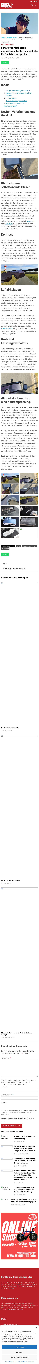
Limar (19, 546)
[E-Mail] (36, 1)
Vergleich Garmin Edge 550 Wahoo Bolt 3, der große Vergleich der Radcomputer (24, 1148)
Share (6, 62)
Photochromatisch (29, 546)
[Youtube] (31, 1)
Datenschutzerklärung (21, 1361)
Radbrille (5, 548)
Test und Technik (11, 38)
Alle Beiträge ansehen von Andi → (15, 568)
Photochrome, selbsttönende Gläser (19, 93)
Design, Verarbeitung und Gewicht (18, 90)
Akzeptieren (19, 1347)
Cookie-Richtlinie (9, 1361)
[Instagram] (34, 1)
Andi (5, 58)
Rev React (30, 221)
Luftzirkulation (11, 98)
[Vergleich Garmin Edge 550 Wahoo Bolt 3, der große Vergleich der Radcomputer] (6, 1146)
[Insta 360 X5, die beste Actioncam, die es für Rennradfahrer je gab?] (5, 1199)
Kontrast (9, 96)
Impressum (31, 1361)
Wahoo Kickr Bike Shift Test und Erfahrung (24, 1137)
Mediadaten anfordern (15, 1309)
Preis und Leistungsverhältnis (16, 101)
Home (3, 38)
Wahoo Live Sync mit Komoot (10, 880)
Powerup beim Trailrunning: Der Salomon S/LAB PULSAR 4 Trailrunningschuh (25, 1161)
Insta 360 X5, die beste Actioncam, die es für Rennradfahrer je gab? (24, 1200)
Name (4, 1087)
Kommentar (6, 1058)
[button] (36, 1328)
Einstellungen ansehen (20, 1357)
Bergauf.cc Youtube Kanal (10, 1324)
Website (4, 1102)
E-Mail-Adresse (7, 1095)
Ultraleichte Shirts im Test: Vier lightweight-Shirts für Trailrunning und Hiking (24, 1189)
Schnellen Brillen (7, 328)
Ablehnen (19, 1352)
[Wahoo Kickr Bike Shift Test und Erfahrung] (6, 1136)
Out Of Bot (8, 224)
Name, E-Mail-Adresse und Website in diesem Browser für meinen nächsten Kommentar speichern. (19, 1112)
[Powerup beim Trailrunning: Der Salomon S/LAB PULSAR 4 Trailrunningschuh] (6, 1159)
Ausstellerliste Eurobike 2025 (10, 728)
